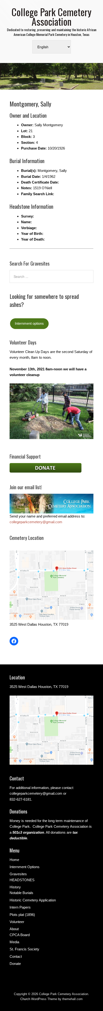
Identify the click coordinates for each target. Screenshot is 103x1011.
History (15, 887)
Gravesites (18, 874)
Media (14, 942)
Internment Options (25, 867)
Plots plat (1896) (22, 915)
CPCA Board (20, 935)
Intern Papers (20, 907)
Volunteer (17, 922)
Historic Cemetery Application (33, 900)
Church (25, 999)
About (14, 929)
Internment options (29, 323)
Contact (16, 956)
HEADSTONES (22, 880)
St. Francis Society (24, 949)
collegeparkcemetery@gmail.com (36, 522)
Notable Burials (21, 893)
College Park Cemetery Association (51, 17)
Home (14, 860)
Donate (15, 964)
